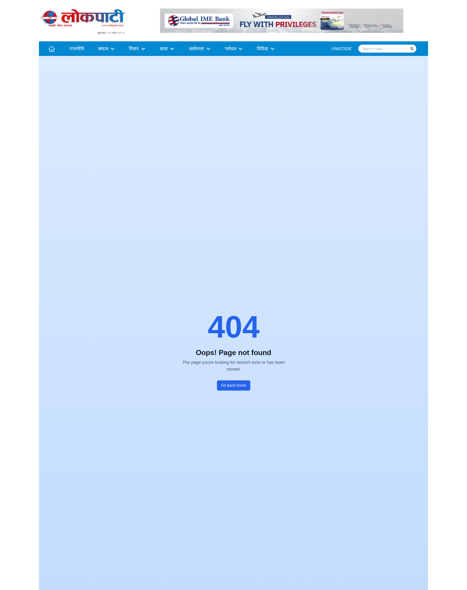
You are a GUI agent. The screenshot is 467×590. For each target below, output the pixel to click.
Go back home (233, 385)
